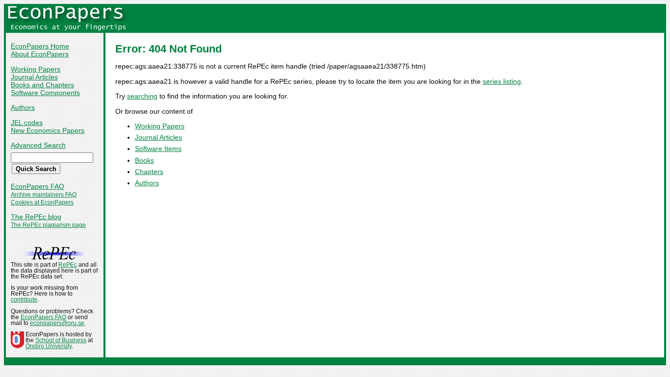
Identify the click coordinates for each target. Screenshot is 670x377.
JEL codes (27, 122)
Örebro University (49, 346)
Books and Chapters (42, 85)
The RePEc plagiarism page (48, 225)
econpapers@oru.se (57, 323)
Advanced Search (38, 145)
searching (142, 96)
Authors (23, 107)
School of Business (60, 340)
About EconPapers (40, 54)
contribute (24, 299)
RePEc (67, 265)
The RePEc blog (36, 217)
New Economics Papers (47, 130)
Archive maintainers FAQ (44, 195)
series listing (502, 81)
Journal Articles (34, 77)
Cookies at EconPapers (42, 202)
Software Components (45, 93)
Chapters (149, 172)
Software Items (158, 148)
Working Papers (35, 69)
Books (144, 160)
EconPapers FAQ (37, 186)
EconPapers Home (40, 46)
